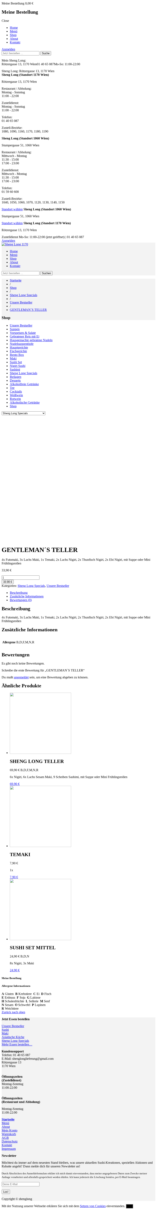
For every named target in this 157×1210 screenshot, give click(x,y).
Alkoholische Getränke (25, 402)
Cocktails (16, 391)
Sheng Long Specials (23, 295)
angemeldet (21, 677)
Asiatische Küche (13, 1037)
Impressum (9, 1148)
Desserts (15, 380)
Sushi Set (16, 362)
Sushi (5, 1029)
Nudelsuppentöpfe (22, 344)
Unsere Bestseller (21, 302)
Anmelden (8, 49)
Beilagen (15, 377)
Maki (13, 358)
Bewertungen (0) (21, 600)
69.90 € (15, 784)
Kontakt (15, 42)
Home (14, 27)
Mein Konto (9, 1130)
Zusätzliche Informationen (27, 596)
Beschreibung (19, 592)
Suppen (15, 329)
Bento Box (17, 355)
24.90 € (15, 970)
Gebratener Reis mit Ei (24, 336)
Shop (13, 35)
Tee (12, 388)
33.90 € (7, 581)
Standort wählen (12, 209)
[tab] (82, 593)
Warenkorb (9, 1134)
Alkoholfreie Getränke (24, 384)
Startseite (15, 280)
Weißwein (16, 395)
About (14, 38)
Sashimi (15, 369)
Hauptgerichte (19, 347)
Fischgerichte (18, 351)
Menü (13, 31)
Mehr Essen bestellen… (17, 1044)
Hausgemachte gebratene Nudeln (31, 340)
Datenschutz (10, 1141)
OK (129, 1206)
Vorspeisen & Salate (23, 333)
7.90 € (14, 877)
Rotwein (15, 399)
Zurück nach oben (13, 1012)
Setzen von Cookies (93, 1206)
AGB (5, 1137)
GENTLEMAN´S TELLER (28, 309)
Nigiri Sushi (17, 366)
